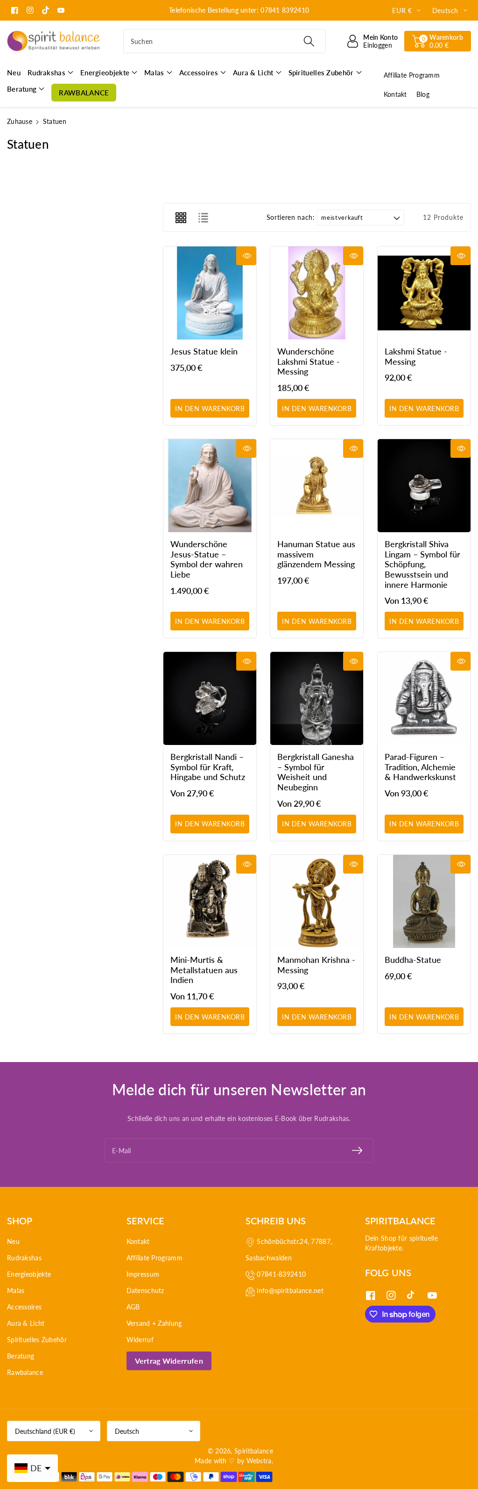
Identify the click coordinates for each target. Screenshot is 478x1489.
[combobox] (225, 41)
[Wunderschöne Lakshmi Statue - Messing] (316, 293)
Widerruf (140, 1340)
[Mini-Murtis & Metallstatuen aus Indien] (209, 901)
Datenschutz (145, 1290)
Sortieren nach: (291, 217)
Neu (13, 1241)
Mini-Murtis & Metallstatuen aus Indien (204, 969)
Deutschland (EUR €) (45, 1431)
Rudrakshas (24, 1258)
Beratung (20, 1356)
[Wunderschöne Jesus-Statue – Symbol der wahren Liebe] (209, 485)
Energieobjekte (29, 1274)
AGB (133, 1307)
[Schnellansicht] (246, 255)
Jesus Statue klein (204, 351)
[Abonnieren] (357, 1150)
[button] (437, 41)
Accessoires (24, 1307)
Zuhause (19, 121)
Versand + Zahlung (154, 1323)
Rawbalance (25, 1372)
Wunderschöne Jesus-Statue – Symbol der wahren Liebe (206, 559)
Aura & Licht (26, 1323)
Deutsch (127, 1431)
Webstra (259, 1461)
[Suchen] (309, 41)
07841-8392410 (281, 1274)
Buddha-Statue (413, 959)
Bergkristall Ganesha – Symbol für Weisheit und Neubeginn (315, 772)
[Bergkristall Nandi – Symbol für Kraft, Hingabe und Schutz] (209, 698)
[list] (203, 217)
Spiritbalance (253, 1451)
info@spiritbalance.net (290, 1290)
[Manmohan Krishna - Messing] (316, 901)
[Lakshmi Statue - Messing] (424, 293)
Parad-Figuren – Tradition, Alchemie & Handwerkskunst (420, 767)
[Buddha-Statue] (424, 901)
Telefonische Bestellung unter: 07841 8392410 (239, 10)
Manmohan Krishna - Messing (316, 964)
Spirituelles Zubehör (37, 1340)
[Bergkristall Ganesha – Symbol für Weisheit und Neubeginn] (316, 698)
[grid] (180, 217)
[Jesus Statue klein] (209, 293)
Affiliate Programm (155, 1258)
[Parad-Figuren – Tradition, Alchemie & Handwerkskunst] (424, 698)
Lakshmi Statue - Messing (416, 356)
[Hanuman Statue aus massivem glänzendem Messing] (316, 485)
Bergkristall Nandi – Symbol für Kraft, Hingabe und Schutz (207, 767)
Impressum (143, 1274)
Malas (16, 1290)
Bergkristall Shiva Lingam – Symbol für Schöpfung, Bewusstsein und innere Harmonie (422, 564)
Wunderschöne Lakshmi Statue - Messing (308, 361)
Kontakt (138, 1241)
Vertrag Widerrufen (169, 1360)
